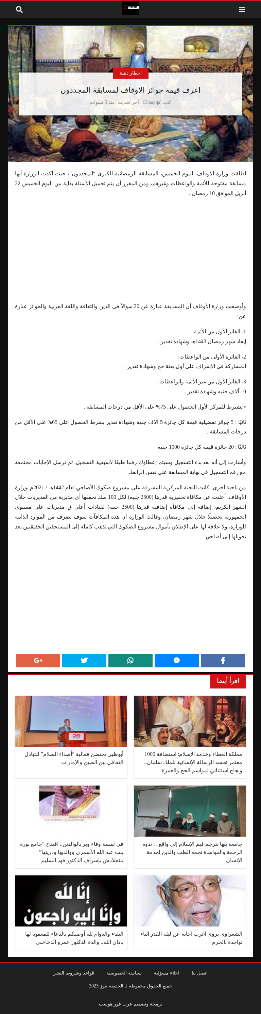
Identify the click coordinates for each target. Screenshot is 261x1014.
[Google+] (38, 660)
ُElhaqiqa (151, 102)
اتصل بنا (200, 973)
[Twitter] (84, 660)
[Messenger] (177, 660)
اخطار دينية (131, 73)
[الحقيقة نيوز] (130, 8)
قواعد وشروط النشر (73, 973)
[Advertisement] (130, 251)
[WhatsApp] (130, 660)
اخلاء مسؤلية (166, 973)
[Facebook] (223, 660)
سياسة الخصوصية (124, 973)
